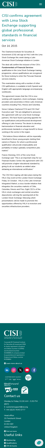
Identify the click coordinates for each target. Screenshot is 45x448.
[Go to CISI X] (21, 370)
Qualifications (11, 443)
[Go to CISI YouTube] (27, 370)
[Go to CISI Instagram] (14, 370)
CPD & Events (11, 446)
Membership (10, 440)
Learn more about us (14, 363)
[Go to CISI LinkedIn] (7, 370)
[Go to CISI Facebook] (34, 370)
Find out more (11, 431)
